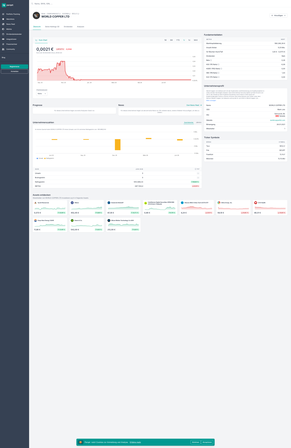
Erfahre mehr (135, 442)
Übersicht (37, 27)
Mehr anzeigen (211, 100)
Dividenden (68, 27)
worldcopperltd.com (277, 120)
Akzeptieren (207, 442)
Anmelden (14, 71)
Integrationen (11, 39)
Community (10, 49)
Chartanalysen (41, 90)
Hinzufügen (278, 15)
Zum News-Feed (193, 105)
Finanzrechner (11, 44)
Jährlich (198, 122)
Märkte (9, 29)
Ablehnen (195, 442)
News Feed (10, 24)
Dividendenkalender (14, 34)
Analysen (80, 27)
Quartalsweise (188, 122)
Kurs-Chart (42, 40)
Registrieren (14, 66)
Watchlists (10, 19)
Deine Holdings (52, 27)
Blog (3, 57)
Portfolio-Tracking (13, 14)
